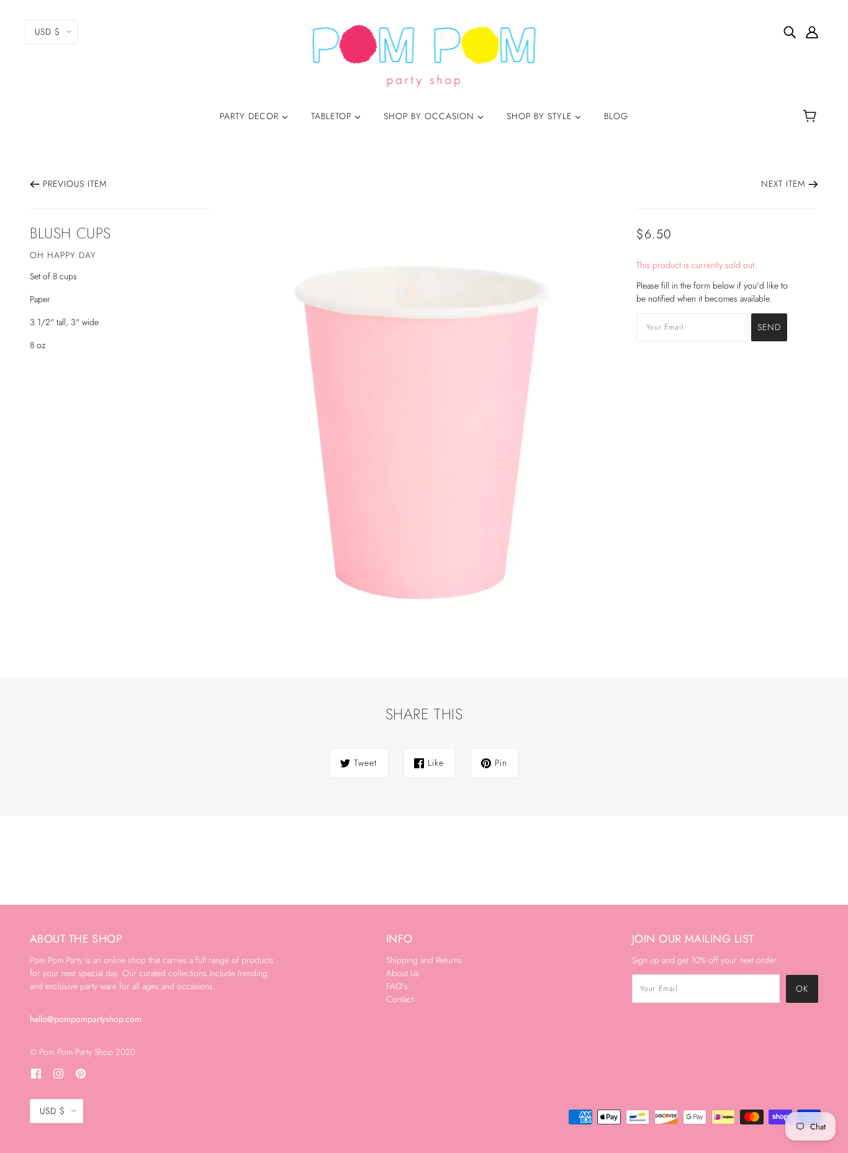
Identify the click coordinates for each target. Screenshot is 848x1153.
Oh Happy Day (63, 255)
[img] (789, 31)
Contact (399, 999)
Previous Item (75, 183)
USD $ (47, 31)
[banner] (424, 54)
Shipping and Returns (424, 960)
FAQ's (397, 986)
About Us (402, 973)
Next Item (783, 183)
